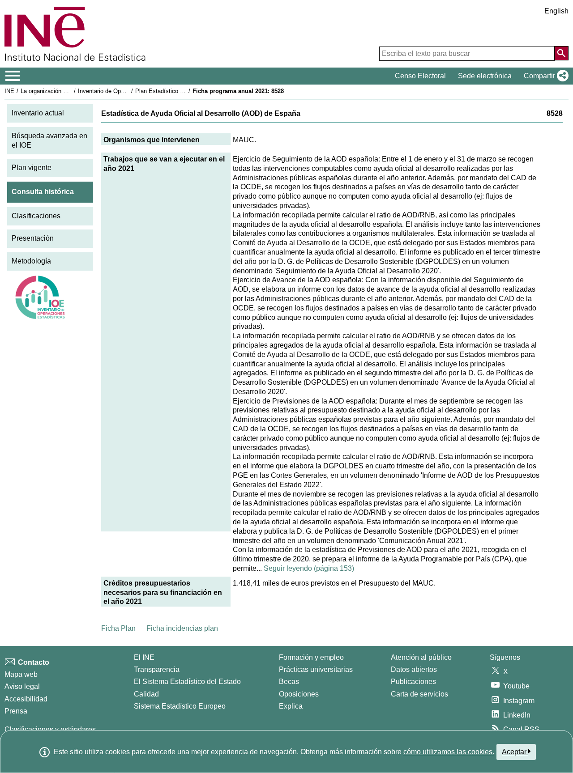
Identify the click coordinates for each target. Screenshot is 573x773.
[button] (544, 76)
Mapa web (21, 674)
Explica (291, 706)
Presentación (33, 238)
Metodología (31, 261)
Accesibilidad (25, 699)
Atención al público (421, 657)
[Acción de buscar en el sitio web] (561, 53)
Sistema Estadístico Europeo (180, 706)
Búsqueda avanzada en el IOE (49, 140)
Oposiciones (299, 694)
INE (9, 91)
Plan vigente (31, 167)
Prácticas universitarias (316, 669)
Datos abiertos (414, 669)
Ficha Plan (118, 628)
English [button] (556, 11)
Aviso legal (22, 686)
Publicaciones (413, 681)
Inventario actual (38, 113)
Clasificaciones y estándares (50, 729)
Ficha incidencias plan (182, 628)
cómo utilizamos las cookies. (448, 752)
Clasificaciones (36, 216)
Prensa (15, 711)
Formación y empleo (311, 657)
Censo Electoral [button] (420, 76)
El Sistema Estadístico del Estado (187, 681)
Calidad (146, 694)
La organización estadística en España (71, 91)
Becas (289, 681)
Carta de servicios (419, 694)
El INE (144, 657)
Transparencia (157, 669)
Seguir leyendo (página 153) (309, 568)
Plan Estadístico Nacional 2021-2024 (183, 91)
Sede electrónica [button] (485, 76)
